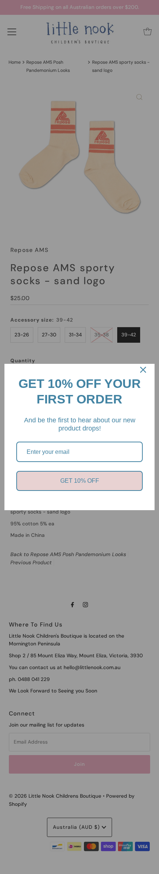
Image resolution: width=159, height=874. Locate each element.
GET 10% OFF (79, 481)
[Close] (143, 370)
